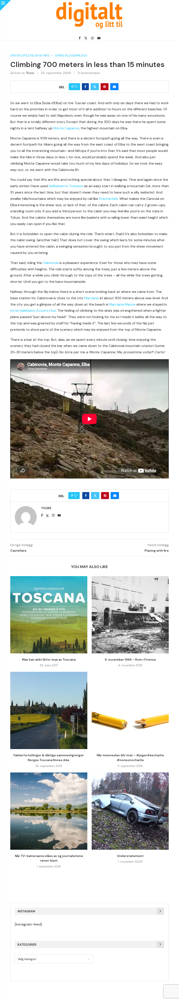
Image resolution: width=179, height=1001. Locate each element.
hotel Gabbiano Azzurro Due (33, 310)
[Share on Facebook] (85, 86)
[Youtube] (98, 38)
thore (30, 73)
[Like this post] (75, 86)
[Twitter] (85, 38)
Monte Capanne (66, 128)
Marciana (91, 298)
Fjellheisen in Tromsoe (66, 186)
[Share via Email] (114, 86)
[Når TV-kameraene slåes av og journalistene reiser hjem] (48, 811)
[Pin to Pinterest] (104, 86)
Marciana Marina (122, 304)
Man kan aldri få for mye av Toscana (49, 659)
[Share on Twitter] (95, 86)
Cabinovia (51, 262)
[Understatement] (130, 811)
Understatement (130, 856)
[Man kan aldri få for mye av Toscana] (48, 614)
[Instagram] (92, 38)
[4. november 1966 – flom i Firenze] (130, 614)
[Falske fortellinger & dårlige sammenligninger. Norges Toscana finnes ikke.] (48, 710)
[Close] (5, 5)
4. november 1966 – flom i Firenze (130, 659)
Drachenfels (108, 198)
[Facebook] (80, 38)
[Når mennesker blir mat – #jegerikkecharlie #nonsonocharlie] (130, 710)
